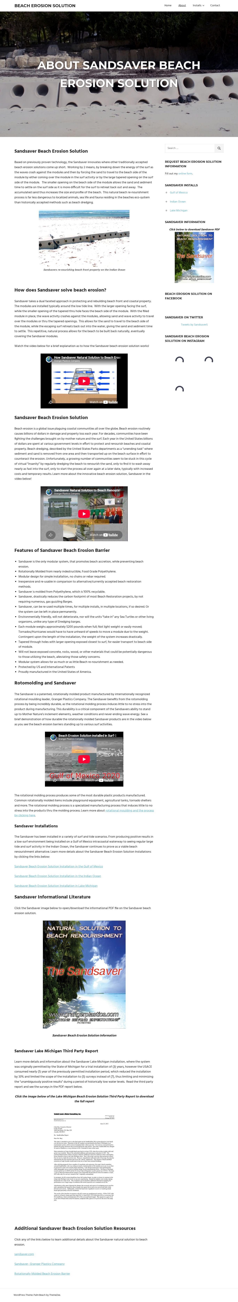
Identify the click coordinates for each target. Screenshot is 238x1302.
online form (185, 173)
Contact (215, 5)
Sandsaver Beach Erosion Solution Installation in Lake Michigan (56, 886)
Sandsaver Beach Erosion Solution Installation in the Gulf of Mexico (58, 866)
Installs (197, 5)
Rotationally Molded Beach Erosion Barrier (42, 1273)
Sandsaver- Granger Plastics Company (39, 1264)
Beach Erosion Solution (44, 5)
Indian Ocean (178, 202)
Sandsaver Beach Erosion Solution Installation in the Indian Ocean (57, 876)
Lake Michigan (178, 210)
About (182, 5)
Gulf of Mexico (179, 192)
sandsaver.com (24, 1254)
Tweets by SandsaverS (194, 325)
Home (167, 5)
